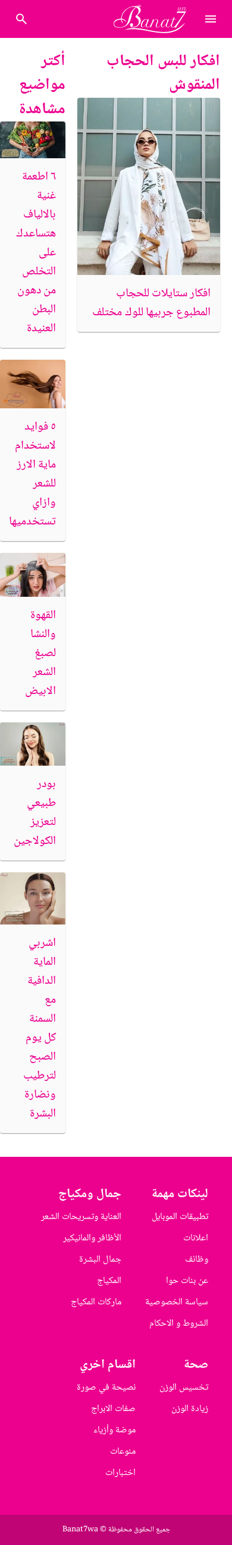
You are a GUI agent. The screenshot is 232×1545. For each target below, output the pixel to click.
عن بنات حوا (187, 1281)
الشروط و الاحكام (178, 1324)
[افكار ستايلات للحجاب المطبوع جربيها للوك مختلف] (148, 186)
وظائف (196, 1260)
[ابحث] (21, 19)
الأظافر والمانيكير (92, 1238)
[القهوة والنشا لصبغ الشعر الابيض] (32, 574)
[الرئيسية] (155, 19)
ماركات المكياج (96, 1302)
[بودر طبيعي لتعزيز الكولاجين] (32, 744)
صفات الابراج (113, 1409)
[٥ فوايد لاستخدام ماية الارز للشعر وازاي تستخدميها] (32, 384)
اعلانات (195, 1238)
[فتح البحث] (210, 19)
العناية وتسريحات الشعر (81, 1217)
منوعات (123, 1452)
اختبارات (120, 1473)
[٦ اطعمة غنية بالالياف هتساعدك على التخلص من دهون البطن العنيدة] (32, 139)
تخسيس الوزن (183, 1388)
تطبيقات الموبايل (180, 1217)
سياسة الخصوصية (176, 1302)
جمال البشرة (100, 1260)
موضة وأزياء (114, 1430)
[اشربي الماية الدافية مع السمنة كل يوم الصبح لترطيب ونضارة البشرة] (32, 898)
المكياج (109, 1281)
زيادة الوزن (189, 1409)
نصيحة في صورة (106, 1388)
